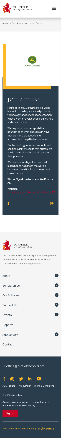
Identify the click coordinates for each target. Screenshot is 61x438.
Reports (8, 325)
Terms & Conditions (44, 385)
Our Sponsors (19, 23)
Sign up (10, 413)
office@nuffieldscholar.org (25, 366)
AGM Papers (9, 385)
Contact (8, 344)
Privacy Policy (24, 385)
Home (6, 23)
